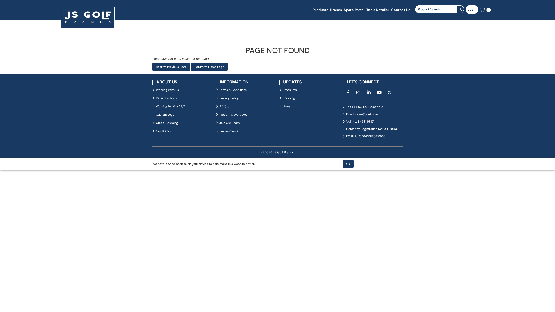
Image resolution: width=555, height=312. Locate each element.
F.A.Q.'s (224, 106)
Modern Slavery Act (233, 115)
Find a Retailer (377, 10)
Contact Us (400, 10)
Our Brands (164, 131)
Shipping (289, 98)
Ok (348, 164)
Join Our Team (229, 123)
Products (320, 10)
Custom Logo (165, 115)
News (287, 106)
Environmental (229, 131)
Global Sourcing (167, 123)
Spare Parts (354, 10)
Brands (336, 10)
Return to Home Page (209, 67)
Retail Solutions (166, 98)
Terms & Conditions (233, 90)
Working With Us (167, 90)
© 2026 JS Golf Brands (277, 152)
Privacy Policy (229, 98)
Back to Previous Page (171, 67)
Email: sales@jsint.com (362, 114)
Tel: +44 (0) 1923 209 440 (364, 107)
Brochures (290, 90)
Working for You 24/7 (170, 106)
